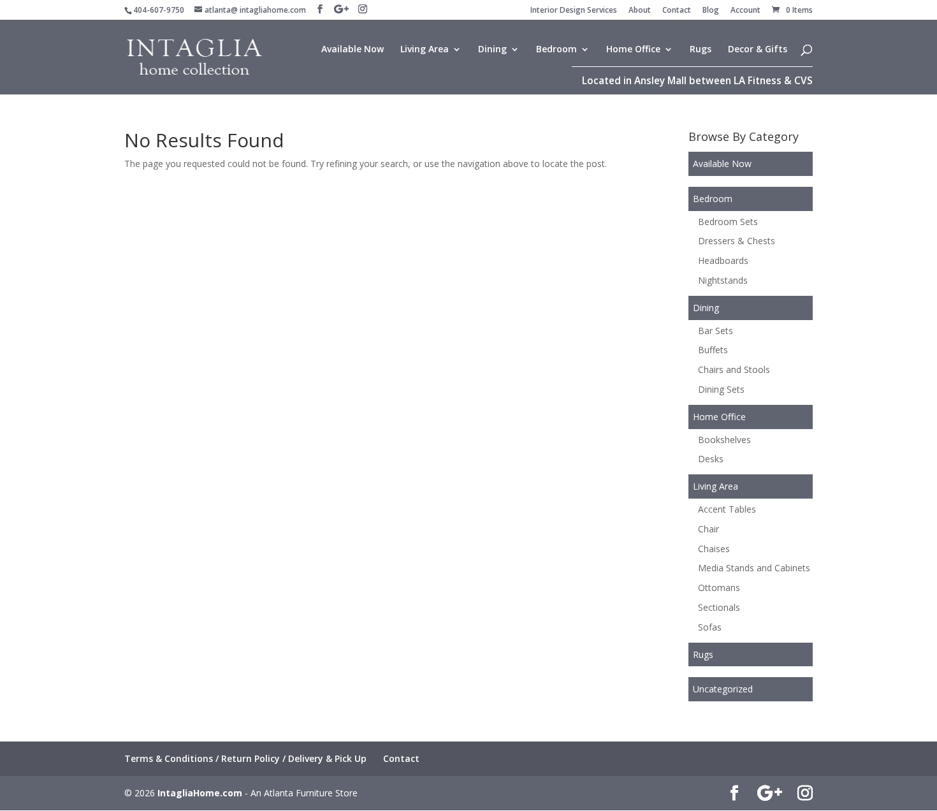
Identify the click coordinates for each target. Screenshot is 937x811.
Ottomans (719, 587)
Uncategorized (723, 689)
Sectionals (719, 607)
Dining (492, 50)
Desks (710, 459)
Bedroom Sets (728, 222)
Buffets (713, 350)
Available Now (352, 50)
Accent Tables (727, 509)
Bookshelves (724, 440)
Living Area (424, 50)
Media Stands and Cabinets (754, 568)
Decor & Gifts (757, 50)
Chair (708, 529)
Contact (676, 10)
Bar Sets (715, 331)
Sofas (710, 627)
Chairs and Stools (734, 369)
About (639, 10)
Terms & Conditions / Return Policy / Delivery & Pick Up (245, 758)
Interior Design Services (573, 10)
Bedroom (556, 50)
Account (745, 10)
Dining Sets (721, 389)
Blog (710, 10)
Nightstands (723, 280)
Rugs (700, 50)
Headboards (723, 260)
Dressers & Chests (736, 241)
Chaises (714, 549)
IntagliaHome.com (199, 793)
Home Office (633, 50)
